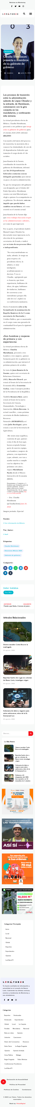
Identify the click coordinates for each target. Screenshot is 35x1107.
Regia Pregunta (9, 1059)
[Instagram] (23, 6)
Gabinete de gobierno (12, 555)
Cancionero (17, 1037)
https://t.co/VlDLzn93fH (17, 492)
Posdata (7, 1028)
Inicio (7, 929)
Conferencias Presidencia (13, 1064)
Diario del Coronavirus (12, 1042)
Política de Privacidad (17, 1084)
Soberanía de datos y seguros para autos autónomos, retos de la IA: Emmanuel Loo (16, 713)
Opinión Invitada (18, 1050)
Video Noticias (22, 1059)
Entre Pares (8, 1046)
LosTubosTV (10, 960)
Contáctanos (26, 1089)
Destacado (8, 51)
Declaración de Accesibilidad (17, 1079)
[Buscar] (30, 733)
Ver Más (8, 592)
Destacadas (17, 1015)
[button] (24, 13)
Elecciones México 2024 (13, 550)
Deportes (9, 947)
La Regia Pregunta (21, 1046)
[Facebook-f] (11, 6)
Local (7, 933)
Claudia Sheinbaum (12, 546)
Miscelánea (16, 1028)
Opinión (8, 956)
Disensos (26, 1042)
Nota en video (9, 1033)
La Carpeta (22, 1024)
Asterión (7, 1037)
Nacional (8, 938)
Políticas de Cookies (11, 1089)
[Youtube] (19, 6)
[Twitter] (15, 6)
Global (8, 942)
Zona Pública (8, 1055)
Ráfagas (18, 1055)
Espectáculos (10, 951)
